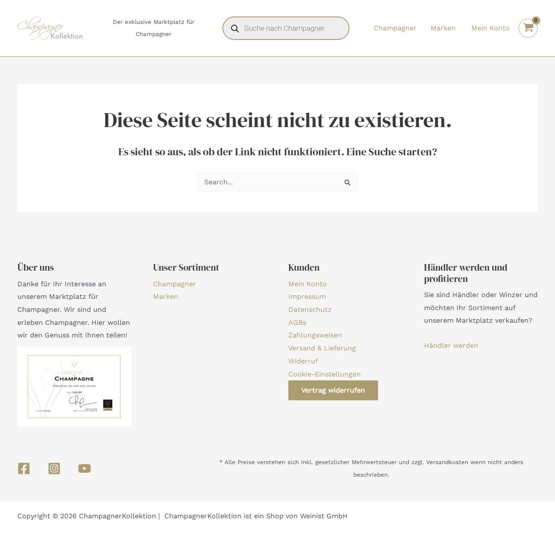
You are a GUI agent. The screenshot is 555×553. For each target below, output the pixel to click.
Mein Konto (307, 284)
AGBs (297, 322)
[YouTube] (84, 468)
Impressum (307, 296)
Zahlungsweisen (315, 335)
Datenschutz (310, 309)
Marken (443, 28)
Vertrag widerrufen (333, 390)
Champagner (395, 28)
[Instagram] (54, 468)
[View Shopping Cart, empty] (528, 28)
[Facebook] (23, 468)
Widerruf (303, 361)
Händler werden (451, 345)
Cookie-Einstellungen (324, 374)
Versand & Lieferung (322, 348)
